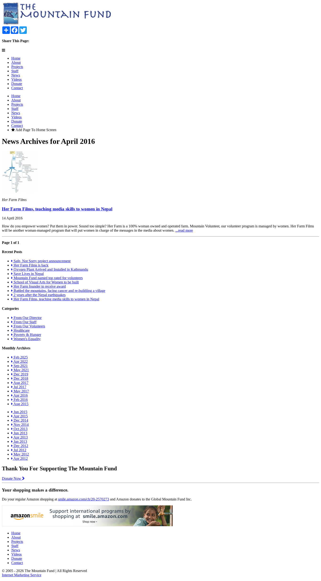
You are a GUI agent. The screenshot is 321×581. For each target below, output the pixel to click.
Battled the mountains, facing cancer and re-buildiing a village (59, 291)
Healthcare (21, 330)
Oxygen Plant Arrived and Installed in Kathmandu (50, 269)
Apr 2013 (20, 437)
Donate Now (12, 478)
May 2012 (21, 454)
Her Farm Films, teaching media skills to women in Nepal (57, 208)
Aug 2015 (20, 404)
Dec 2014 (20, 420)
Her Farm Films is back (30, 265)
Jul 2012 (19, 450)
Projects (17, 67)
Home (15, 58)
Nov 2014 (21, 425)
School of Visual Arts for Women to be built (46, 282)
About (16, 63)
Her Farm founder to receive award (39, 286)
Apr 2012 (20, 458)
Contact (17, 88)
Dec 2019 (20, 374)
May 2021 (21, 370)
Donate (16, 84)
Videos (16, 79)
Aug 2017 (20, 383)
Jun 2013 (20, 433)
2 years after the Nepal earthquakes (39, 295)
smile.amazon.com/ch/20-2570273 (83, 499)
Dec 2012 (20, 446)
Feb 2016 (20, 400)
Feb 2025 (20, 357)
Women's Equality (27, 339)
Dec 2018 (20, 378)
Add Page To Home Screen (35, 130)
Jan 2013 (20, 442)
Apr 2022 (20, 361)
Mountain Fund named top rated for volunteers (48, 278)
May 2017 (21, 391)
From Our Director (27, 318)
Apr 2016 (20, 395)
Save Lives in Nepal (28, 274)
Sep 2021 (20, 366)
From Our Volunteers (29, 326)
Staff (14, 71)
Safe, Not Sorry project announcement (41, 261)
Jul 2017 (19, 387)
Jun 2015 (20, 412)
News (15, 75)
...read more (184, 230)
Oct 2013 (20, 429)
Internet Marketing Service (21, 575)
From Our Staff (24, 322)
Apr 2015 (20, 416)
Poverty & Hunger (27, 335)
